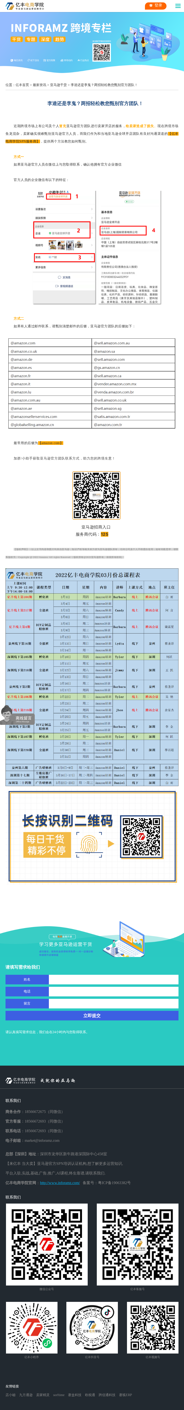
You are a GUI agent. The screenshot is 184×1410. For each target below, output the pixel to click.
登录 (158, 5)
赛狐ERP (125, 1395)
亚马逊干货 (58, 85)
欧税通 (90, 1395)
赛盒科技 (74, 1395)
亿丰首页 (22, 85)
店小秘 (11, 1395)
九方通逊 (26, 1395)
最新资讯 (39, 85)
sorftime (58, 1395)
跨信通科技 (107, 1395)
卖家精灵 (43, 1395)
